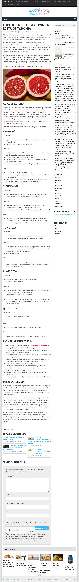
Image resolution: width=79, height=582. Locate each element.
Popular (57, 31)
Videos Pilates (59, 206)
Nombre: (9, 495)
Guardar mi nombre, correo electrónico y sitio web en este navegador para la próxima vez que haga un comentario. (26, 523)
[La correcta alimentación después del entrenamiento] (8, 556)
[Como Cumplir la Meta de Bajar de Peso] (21, 557)
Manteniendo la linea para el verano (64, 214)
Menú (5, 19)
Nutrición (21, 32)
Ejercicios (58, 180)
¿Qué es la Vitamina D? (68, 47)
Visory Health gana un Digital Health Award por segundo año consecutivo (64, 153)
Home (57, 226)
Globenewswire (61, 65)
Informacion (58, 185)
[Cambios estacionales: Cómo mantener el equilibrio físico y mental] (33, 557)
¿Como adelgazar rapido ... (22, 1)
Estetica (57, 183)
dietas (11, 429)
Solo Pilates (6, 32)
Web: (7, 512)
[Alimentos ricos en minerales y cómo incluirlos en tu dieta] (45, 557)
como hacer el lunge (12, 123)
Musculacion (59, 188)
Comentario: (10, 476)
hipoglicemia (12, 417)
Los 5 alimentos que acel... (11, 5)
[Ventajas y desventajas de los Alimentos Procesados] (58, 557)
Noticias (57, 234)
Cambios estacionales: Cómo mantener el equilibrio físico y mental (64, 56)
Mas (74, 580)
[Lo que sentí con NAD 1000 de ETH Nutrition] (70, 559)
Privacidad (58, 231)
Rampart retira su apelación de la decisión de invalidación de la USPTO (65, 69)
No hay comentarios (31, 32)
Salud (57, 201)
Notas (57, 190)
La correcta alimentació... (62, 1)
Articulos (57, 177)
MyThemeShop (30, 580)
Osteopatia (58, 196)
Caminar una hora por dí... (42, 1)
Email (56, 228)
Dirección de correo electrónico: (15, 503)
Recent (57, 34)
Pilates (57, 198)
